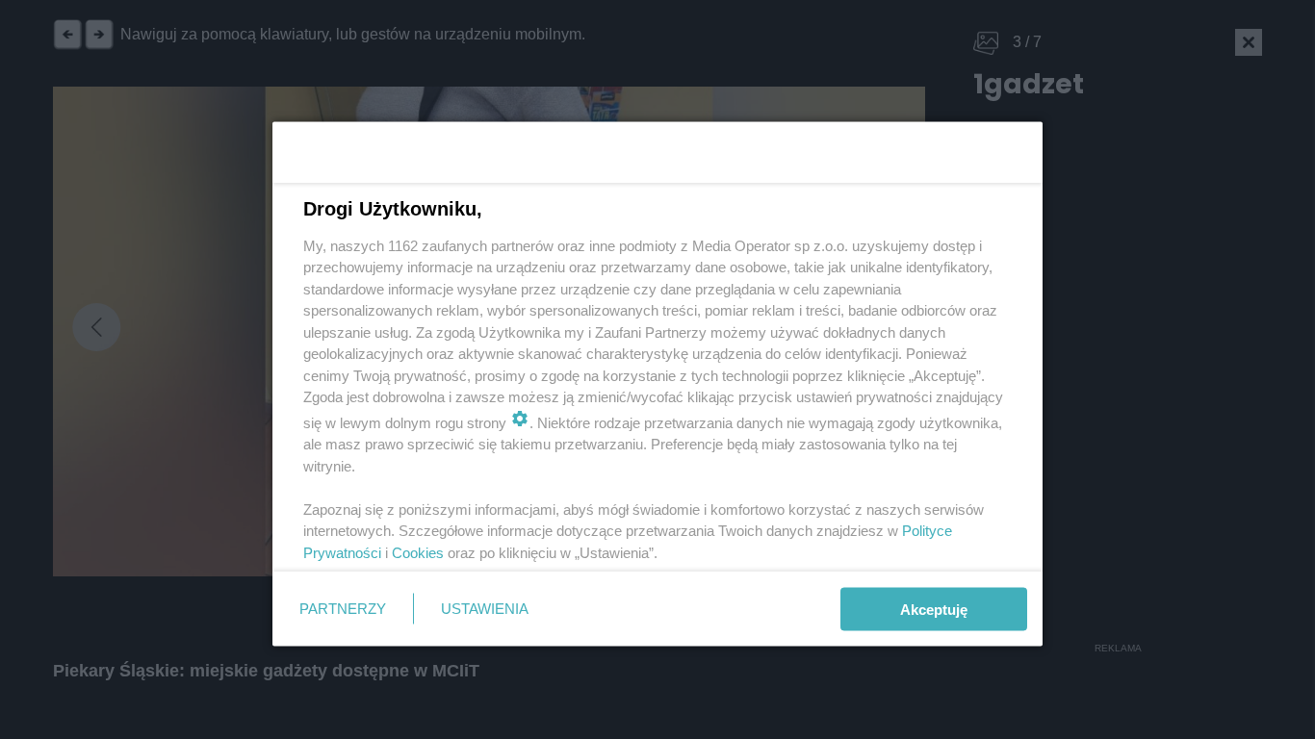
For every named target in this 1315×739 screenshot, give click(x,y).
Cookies (418, 552)
